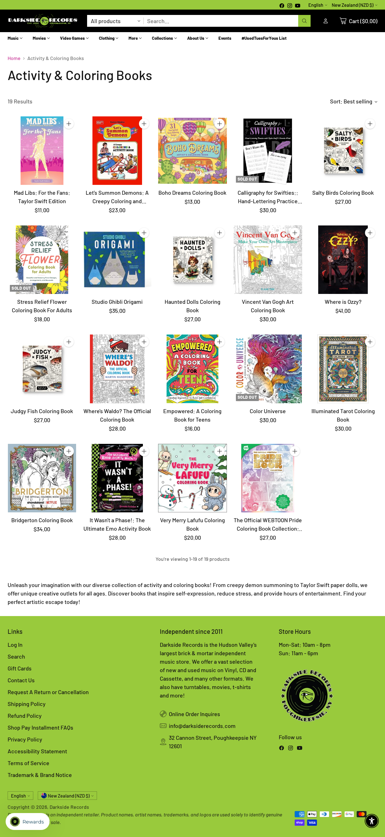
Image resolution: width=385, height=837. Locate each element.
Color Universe (268, 411)
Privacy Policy (25, 739)
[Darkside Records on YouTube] (297, 6)
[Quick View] (69, 136)
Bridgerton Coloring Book (42, 520)
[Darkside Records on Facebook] (282, 6)
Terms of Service (28, 763)
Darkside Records (69, 807)
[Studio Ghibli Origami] (117, 259)
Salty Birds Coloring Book (343, 192)
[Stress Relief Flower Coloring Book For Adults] (42, 259)
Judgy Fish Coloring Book (42, 411)
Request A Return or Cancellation (48, 691)
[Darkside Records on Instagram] (290, 6)
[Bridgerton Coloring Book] (42, 478)
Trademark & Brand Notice (40, 774)
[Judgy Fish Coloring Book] (42, 369)
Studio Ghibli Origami (117, 301)
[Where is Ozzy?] (343, 259)
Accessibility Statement (37, 751)
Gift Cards (20, 668)
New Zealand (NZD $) (352, 5)
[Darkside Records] (43, 21)
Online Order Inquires (194, 713)
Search (16, 656)
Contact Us (21, 680)
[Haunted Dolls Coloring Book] (192, 259)
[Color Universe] (268, 369)
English (315, 5)
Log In (15, 644)
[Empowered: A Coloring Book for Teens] (192, 369)
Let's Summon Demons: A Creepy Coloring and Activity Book (117, 201)
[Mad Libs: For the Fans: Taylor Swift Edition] (42, 150)
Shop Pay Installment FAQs (40, 727)
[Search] (304, 21)
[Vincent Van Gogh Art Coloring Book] (268, 259)
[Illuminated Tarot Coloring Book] (343, 369)
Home (14, 58)
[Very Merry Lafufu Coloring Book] (192, 478)
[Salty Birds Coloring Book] (343, 150)
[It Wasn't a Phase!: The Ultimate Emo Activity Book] (117, 478)
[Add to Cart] (69, 124)
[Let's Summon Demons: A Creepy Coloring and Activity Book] (117, 150)
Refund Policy (25, 715)
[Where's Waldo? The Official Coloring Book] (117, 369)
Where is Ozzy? (343, 301)
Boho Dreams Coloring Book (192, 192)
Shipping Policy (27, 703)
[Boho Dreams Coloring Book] (192, 150)
